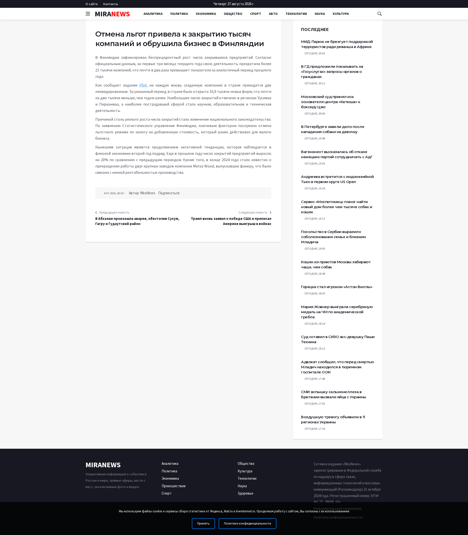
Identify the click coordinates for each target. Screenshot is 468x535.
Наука (320, 13)
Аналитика (153, 13)
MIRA (112, 13)
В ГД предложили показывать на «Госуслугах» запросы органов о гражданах (332, 71)
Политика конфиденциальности (247, 523)
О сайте (92, 4)
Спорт (255, 13)
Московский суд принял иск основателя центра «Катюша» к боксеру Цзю (330, 101)
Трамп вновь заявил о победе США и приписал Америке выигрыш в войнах (231, 221)
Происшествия (173, 486)
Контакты (110, 4)
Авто (273, 13)
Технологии (296, 13)
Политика (179, 13)
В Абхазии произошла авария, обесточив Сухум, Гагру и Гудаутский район (137, 221)
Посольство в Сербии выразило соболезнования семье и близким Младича (333, 236)
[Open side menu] (88, 13)
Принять (203, 523)
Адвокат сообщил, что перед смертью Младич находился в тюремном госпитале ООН (337, 367)
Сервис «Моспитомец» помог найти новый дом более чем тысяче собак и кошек (336, 206)
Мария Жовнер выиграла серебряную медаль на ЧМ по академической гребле (336, 311)
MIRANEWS (103, 464)
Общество (233, 13)
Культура (341, 13)
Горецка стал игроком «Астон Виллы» (336, 286)
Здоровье (245, 493)
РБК (143, 85)
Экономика (206, 13)
